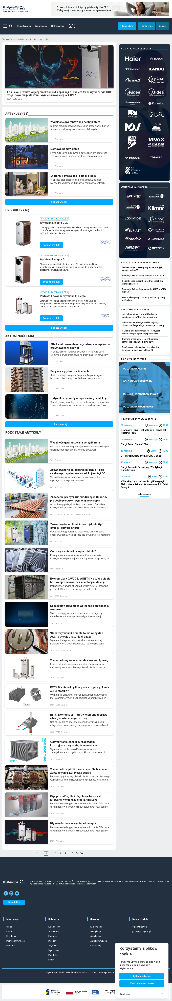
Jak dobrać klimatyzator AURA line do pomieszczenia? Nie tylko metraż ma (139, 315)
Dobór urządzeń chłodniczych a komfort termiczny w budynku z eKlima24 (141, 348)
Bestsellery (95, 945)
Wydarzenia (53, 950)
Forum (51, 960)
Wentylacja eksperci (135, 187)
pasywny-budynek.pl (141, 931)
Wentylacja (41, 26)
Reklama (10, 945)
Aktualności (53, 931)
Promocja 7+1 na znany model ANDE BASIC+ (143, 275)
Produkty (52, 941)
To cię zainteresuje (133, 359)
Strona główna (8, 39)
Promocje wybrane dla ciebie (140, 262)
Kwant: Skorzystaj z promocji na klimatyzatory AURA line (143, 299)
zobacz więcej (144, 494)
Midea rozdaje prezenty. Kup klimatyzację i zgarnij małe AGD (142, 268)
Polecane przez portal (136, 309)
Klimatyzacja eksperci (136, 49)
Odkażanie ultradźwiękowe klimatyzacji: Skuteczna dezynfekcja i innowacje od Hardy (143, 324)
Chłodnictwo (58, 26)
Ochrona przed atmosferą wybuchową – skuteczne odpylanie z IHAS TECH (141, 340)
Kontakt (9, 931)
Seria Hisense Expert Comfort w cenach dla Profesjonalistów (142, 282)
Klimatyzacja (24, 26)
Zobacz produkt (51, 245)
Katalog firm (127, 26)
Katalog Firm (54, 927)
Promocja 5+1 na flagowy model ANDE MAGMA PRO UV (144, 290)
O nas (9, 927)
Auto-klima (72, 26)
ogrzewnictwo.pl (139, 927)
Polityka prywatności (15, 941)
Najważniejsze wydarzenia (138, 419)
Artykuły (52, 945)
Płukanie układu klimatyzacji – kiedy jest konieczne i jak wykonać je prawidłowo (141, 332)
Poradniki (52, 955)
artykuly (20, 39)
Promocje (52, 936)
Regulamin (11, 936)
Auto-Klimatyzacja (98, 941)
